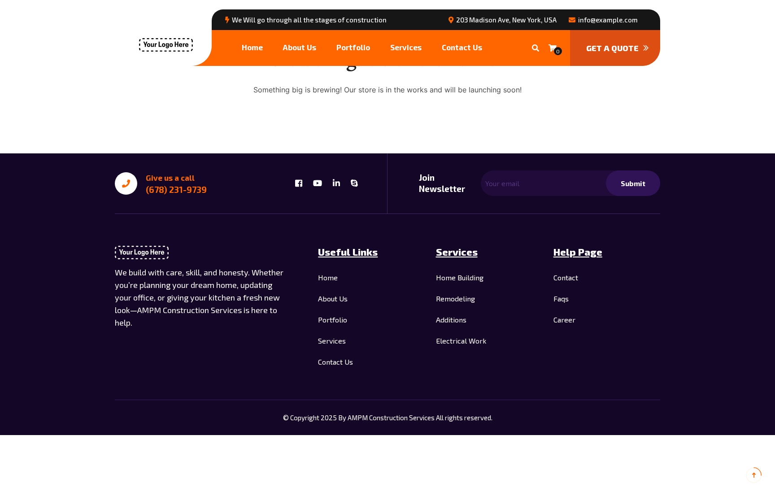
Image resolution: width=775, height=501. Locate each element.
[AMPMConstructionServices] (166, 44)
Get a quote (612, 48)
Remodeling (455, 298)
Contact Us (462, 47)
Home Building (459, 277)
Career (564, 319)
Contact (565, 277)
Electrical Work (461, 340)
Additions (451, 319)
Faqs (561, 298)
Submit (633, 183)
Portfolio (353, 47)
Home (252, 47)
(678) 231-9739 (176, 189)
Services (406, 47)
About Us (299, 47)
